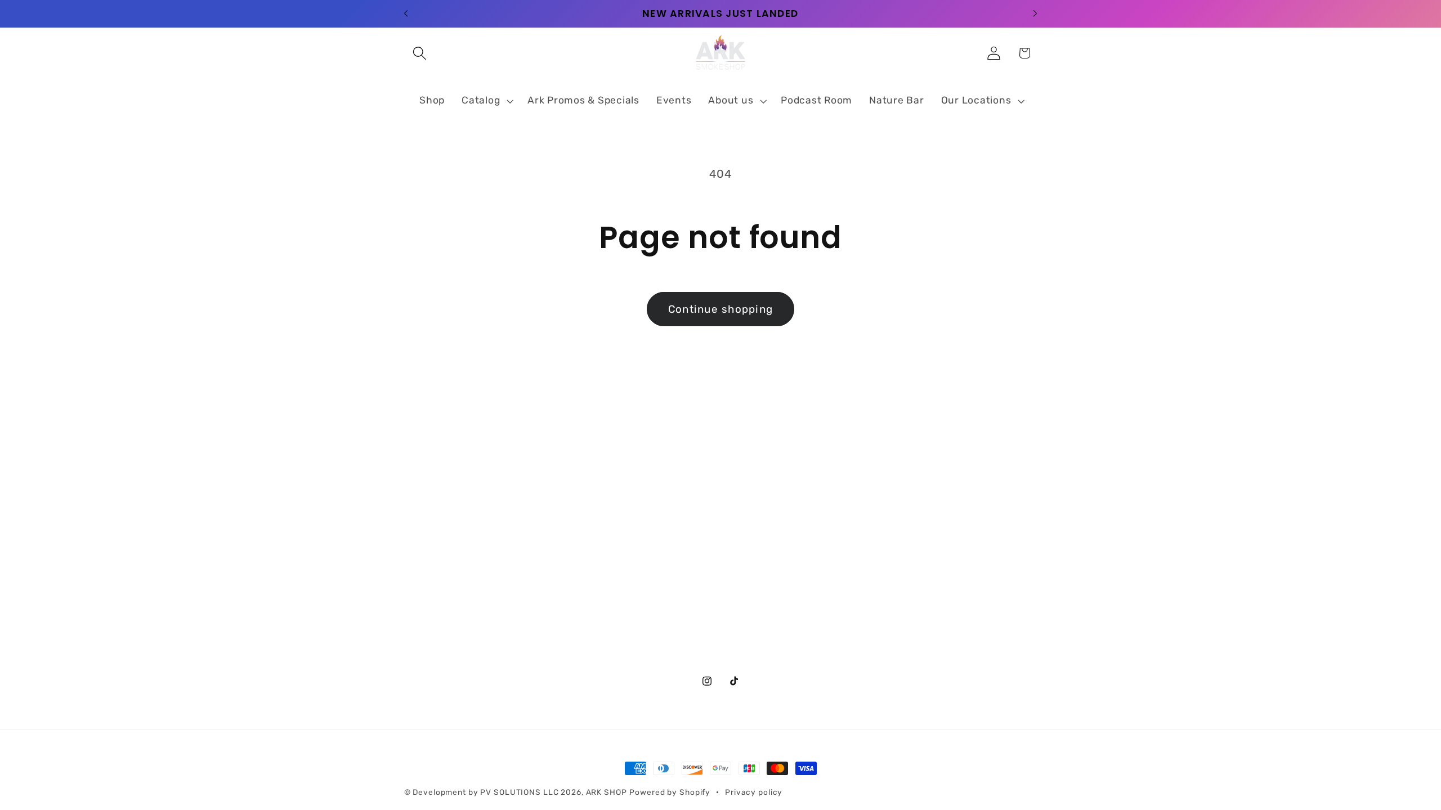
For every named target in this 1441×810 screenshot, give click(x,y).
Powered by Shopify (669, 792)
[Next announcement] (1035, 13)
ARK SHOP (606, 792)
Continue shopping (720, 309)
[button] (419, 53)
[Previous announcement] (405, 13)
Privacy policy (753, 792)
